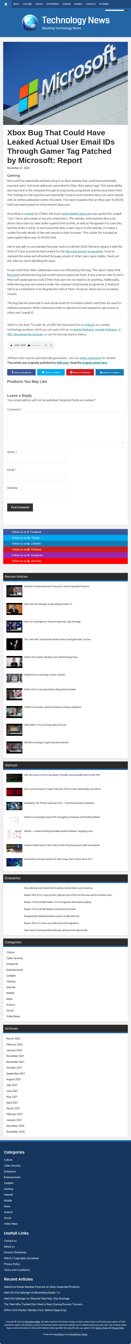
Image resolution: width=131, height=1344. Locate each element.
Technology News (76, 20)
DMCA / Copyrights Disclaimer (21, 1258)
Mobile (78, 4)
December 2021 (15, 1055)
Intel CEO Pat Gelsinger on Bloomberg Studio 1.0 (32, 1292)
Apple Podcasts (83, 329)
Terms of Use (101, 1328)
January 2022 (14, 1050)
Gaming (13, 175)
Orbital (89, 324)
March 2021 (13, 1108)
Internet (104, 4)
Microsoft (13, 274)
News (16, 4)
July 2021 (11, 1085)
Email (11, 469)
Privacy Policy (12, 1264)
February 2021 (14, 1114)
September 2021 (15, 1073)
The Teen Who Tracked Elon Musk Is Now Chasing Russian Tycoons (43, 1304)
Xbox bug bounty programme (84, 251)
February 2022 (14, 1044)
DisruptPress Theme (78, 1334)
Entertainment (14, 969)
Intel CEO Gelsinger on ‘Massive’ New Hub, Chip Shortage (36, 1298)
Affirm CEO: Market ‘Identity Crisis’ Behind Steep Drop (35, 1310)
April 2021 (12, 1102)
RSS (9, 334)
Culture (27, 4)
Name (12, 451)
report (30, 213)
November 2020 (15, 1131)
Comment (14, 409)
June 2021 (12, 1090)
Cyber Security (14, 958)
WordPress (59, 1334)
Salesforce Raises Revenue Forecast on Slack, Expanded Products (42, 1286)
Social (39, 4)
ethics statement (90, 357)
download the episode (28, 334)
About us (9, 1246)
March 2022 (13, 1038)
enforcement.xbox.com (77, 213)
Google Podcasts (106, 329)
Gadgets (91, 4)
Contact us (10, 1240)
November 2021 (15, 1061)
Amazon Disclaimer (15, 1252)
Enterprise (52, 4)
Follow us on (26, 531)
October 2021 (14, 1067)
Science (66, 4)
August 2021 (13, 1079)
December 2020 (15, 1125)
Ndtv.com (63, 362)
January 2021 (14, 1120)
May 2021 (12, 1096)
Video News (13, 1016)
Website (12, 487)
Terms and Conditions (17, 1269)
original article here (94, 362)
